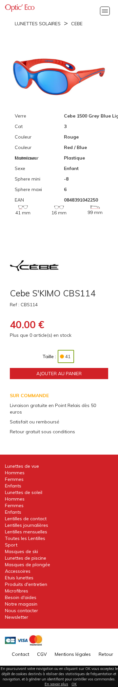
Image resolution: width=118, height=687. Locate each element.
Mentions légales (73, 654)
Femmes (14, 479)
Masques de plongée (27, 565)
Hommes (15, 473)
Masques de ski (21, 551)
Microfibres (16, 591)
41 (67, 356)
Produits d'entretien (26, 584)
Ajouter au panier (59, 373)
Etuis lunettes (19, 578)
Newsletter (16, 617)
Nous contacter (21, 610)
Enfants (13, 486)
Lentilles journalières (26, 525)
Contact (20, 654)
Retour (106, 654)
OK (74, 684)
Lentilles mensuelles (26, 532)
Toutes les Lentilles (25, 538)
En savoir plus (56, 684)
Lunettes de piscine (25, 558)
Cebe (77, 24)
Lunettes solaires (38, 24)
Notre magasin (21, 604)
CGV (42, 654)
